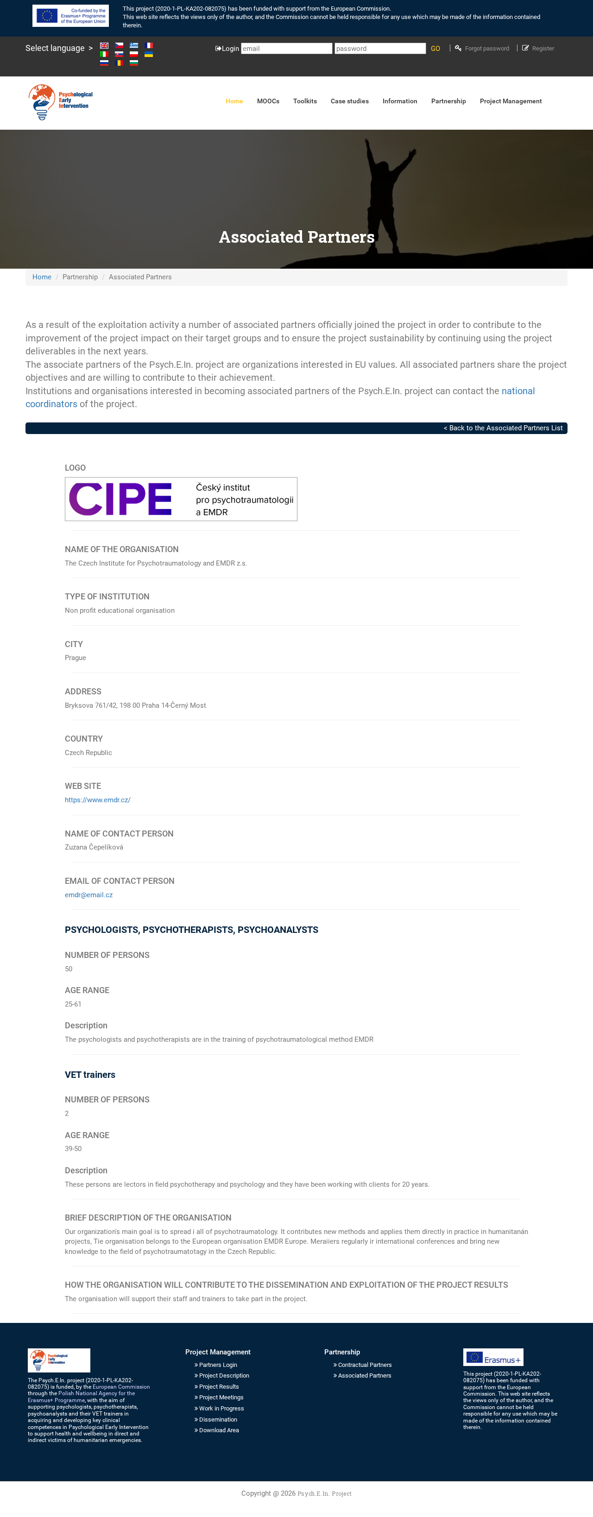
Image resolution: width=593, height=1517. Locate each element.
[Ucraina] (151, 53)
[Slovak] (121, 53)
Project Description (224, 1375)
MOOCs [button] (268, 101)
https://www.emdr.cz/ (98, 800)
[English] (106, 45)
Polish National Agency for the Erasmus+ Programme (81, 1396)
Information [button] (400, 101)
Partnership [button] (448, 101)
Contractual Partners (365, 1364)
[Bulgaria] (134, 62)
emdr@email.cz (89, 895)
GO (435, 48)
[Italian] (106, 53)
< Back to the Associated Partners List (503, 428)
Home (41, 277)
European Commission (121, 1387)
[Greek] (136, 45)
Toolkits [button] (305, 101)
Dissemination (218, 1419)
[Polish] (136, 53)
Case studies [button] (350, 101)
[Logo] (60, 102)
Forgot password (487, 48)
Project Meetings (221, 1397)
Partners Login (218, 1364)
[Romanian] (121, 62)
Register (543, 48)
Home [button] (234, 101)
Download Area (219, 1430)
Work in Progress (221, 1408)
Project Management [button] (511, 101)
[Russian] (106, 62)
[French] (151, 45)
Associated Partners (364, 1375)
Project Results (219, 1386)
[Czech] (121, 45)
